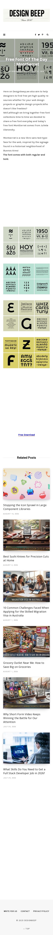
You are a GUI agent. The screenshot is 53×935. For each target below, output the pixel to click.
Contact (25, 911)
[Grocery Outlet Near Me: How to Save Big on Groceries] (26, 641)
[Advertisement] (26, 193)
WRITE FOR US (10, 911)
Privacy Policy (41, 911)
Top (27, 929)
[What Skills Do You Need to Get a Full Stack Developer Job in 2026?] (26, 748)
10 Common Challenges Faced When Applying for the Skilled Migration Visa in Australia (26, 611)
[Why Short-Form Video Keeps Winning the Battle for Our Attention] (26, 693)
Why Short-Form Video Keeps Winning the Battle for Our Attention (21, 718)
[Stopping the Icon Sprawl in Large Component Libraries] (26, 484)
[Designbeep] (26, 15)
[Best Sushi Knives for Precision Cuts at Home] (26, 535)
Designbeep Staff (20, 71)
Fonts (22, 52)
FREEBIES (30, 52)
